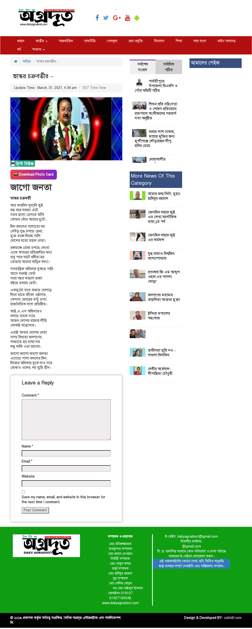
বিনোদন (159, 41)
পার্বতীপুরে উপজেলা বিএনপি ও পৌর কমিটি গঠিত (156, 86)
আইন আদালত (226, 41)
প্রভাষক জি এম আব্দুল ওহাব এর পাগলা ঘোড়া (164, 277)
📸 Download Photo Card (33, 174)
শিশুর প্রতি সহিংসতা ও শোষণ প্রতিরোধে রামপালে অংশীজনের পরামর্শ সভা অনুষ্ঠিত (156, 111)
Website (28, 476)
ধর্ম (19, 49)
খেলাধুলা (112, 41)
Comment (30, 395)
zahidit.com (233, 618)
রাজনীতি (89, 41)
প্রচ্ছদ (20, 41)
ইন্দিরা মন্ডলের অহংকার (159, 316)
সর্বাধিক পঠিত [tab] (168, 67)
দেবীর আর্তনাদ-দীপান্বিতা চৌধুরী (160, 371)
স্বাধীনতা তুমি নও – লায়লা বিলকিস (162, 353)
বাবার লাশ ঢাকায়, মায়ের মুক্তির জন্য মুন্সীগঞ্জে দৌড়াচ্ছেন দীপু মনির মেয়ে (155, 138)
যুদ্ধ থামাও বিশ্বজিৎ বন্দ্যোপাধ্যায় (161, 256)
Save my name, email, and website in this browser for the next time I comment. (63, 499)
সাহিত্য (27, 61)
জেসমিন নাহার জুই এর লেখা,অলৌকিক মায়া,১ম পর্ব (162, 217)
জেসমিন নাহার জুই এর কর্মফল (161, 237)
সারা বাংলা (199, 41)
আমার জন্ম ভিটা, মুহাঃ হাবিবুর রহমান (164, 196)
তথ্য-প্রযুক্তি (136, 41)
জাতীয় (40, 41)
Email (27, 461)
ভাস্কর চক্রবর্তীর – (33, 76)
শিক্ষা (179, 41)
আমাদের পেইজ (205, 63)
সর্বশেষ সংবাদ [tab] (143, 67)
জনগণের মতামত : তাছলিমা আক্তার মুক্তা (164, 297)
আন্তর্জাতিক (66, 41)
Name (27, 446)
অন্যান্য (37, 49)
